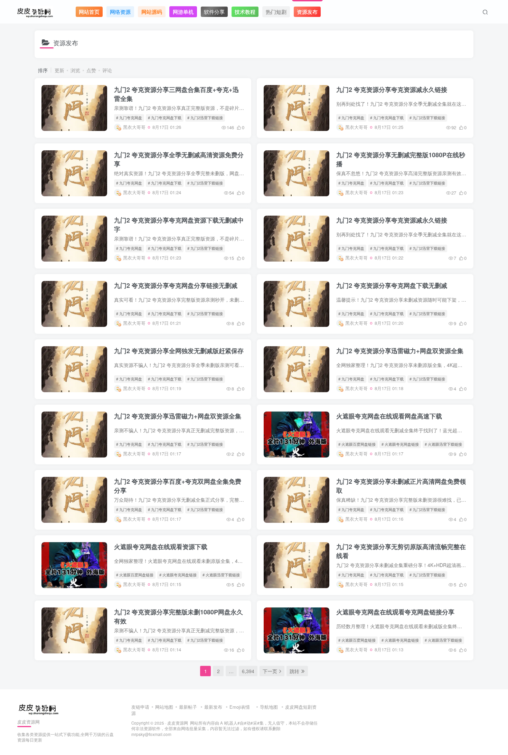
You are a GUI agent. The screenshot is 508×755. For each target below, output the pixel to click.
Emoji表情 (240, 707)
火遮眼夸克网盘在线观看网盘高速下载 (389, 416)
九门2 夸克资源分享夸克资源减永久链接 (391, 89)
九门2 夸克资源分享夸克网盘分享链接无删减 (175, 285)
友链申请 (140, 707)
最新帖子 (188, 707)
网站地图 (164, 707)
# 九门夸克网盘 (129, 117)
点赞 (91, 70)
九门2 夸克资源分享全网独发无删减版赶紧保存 (179, 350)
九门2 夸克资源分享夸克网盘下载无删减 (391, 285)
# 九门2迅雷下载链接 (205, 117)
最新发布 (213, 707)
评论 (107, 70)
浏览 (75, 70)
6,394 (248, 671)
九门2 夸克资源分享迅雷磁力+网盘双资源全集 (399, 350)
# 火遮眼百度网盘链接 (357, 444)
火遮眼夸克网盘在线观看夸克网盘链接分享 (395, 611)
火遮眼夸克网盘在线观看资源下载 (160, 546)
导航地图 (269, 707)
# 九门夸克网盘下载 (164, 117)
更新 (59, 70)
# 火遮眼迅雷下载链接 (443, 444)
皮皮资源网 (177, 723)
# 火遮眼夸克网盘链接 (400, 444)
